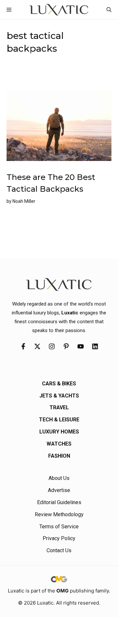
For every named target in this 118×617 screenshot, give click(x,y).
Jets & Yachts (59, 396)
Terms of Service (59, 526)
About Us (59, 478)
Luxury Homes (59, 432)
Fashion (59, 456)
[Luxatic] (59, 10)
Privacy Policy (59, 538)
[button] (109, 10)
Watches (59, 444)
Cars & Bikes (59, 383)
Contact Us (59, 550)
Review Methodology (59, 514)
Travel (59, 407)
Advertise (59, 490)
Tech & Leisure (59, 419)
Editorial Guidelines (59, 502)
